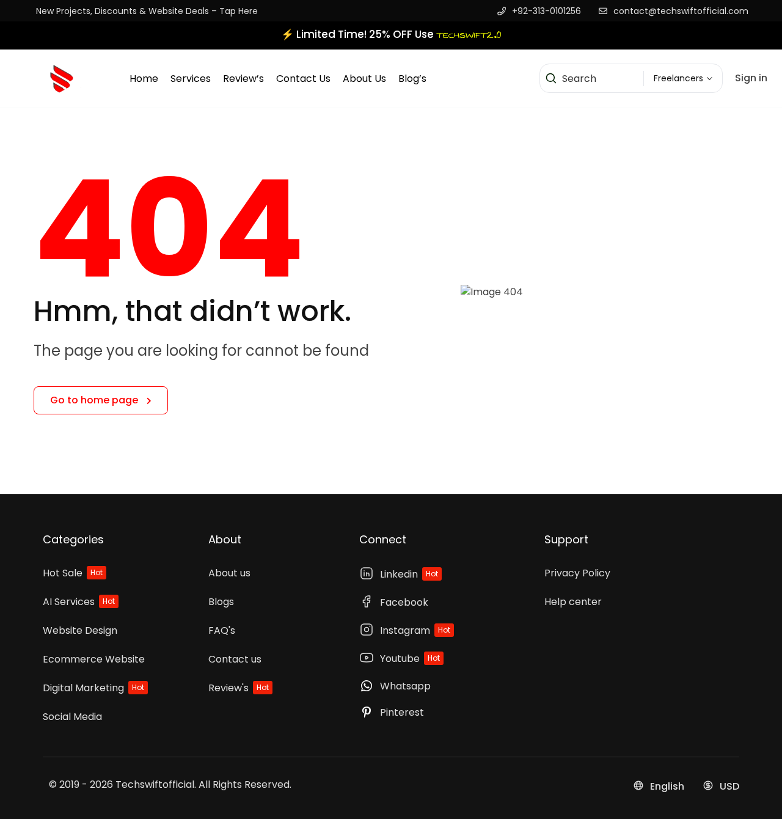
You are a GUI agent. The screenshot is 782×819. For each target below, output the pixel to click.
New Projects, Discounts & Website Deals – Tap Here (147, 11)
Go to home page (95, 400)
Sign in (751, 78)
